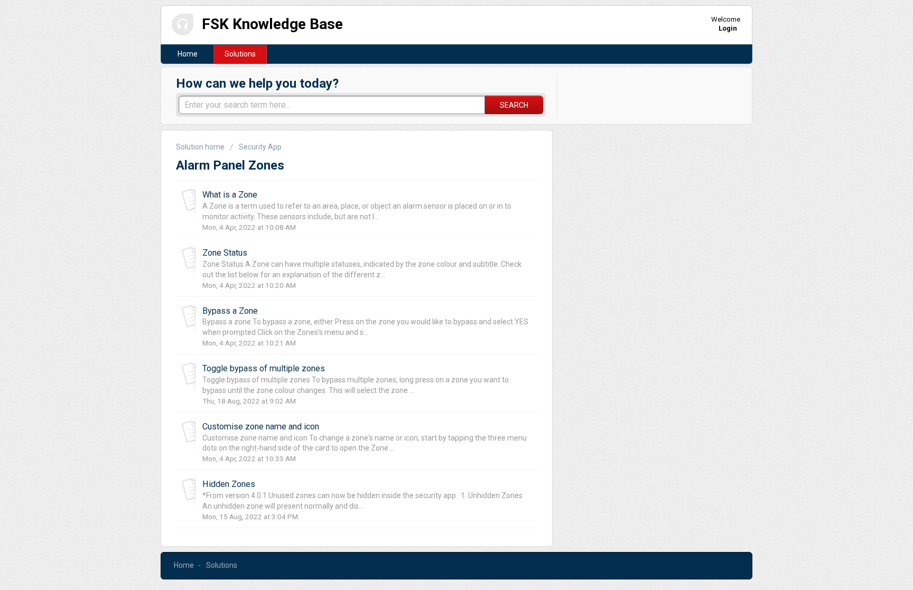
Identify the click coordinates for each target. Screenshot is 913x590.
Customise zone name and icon (260, 427)
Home (188, 54)
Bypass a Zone (230, 311)
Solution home (201, 147)
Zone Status (224, 253)
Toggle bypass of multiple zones (263, 368)
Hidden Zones (228, 484)
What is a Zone (229, 195)
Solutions (240, 54)
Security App (260, 147)
